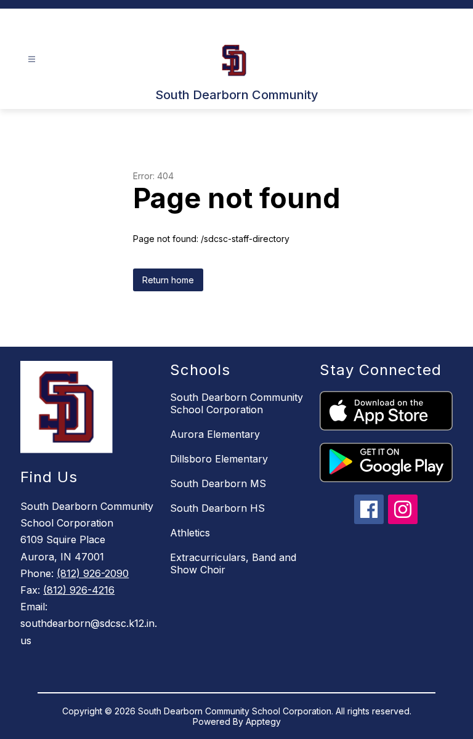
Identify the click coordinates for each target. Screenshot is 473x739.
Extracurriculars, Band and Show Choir (233, 563)
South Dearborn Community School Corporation (236, 403)
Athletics (190, 533)
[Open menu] (32, 59)
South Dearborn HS (217, 508)
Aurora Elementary (215, 434)
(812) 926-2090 (93, 573)
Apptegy (263, 721)
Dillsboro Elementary (219, 459)
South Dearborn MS (218, 483)
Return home (168, 280)
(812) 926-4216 (79, 590)
